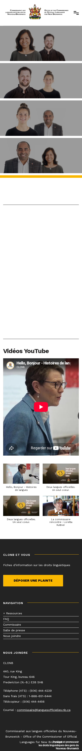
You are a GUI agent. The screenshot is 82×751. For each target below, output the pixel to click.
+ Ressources (12, 613)
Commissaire (12, 624)
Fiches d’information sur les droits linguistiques (36, 565)
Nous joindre (12, 636)
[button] (21, 480)
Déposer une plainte (33, 580)
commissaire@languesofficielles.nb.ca (43, 710)
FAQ (6, 619)
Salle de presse (14, 630)
